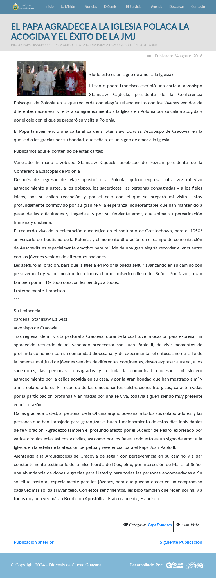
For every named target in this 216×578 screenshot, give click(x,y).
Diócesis (110, 6)
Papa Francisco (35, 45)
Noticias (91, 6)
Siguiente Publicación (181, 542)
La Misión (68, 6)
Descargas (176, 6)
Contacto (198, 6)
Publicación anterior (34, 542)
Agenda (156, 6)
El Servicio (133, 6)
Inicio (49, 6)
